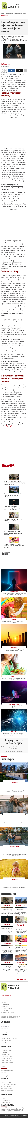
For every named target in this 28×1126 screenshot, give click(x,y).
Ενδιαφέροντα (7, 943)
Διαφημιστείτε (5, 1005)
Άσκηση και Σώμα (6, 1082)
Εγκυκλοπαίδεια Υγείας (14, 846)
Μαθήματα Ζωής (5, 1054)
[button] (25, 7)
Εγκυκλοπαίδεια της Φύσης (8, 1084)
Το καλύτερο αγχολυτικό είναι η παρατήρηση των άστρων (7, 968)
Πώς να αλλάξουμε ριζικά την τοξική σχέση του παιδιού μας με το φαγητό (14, 855)
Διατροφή (4, 1035)
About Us (3, 1003)
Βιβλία (20, 943)
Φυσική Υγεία (4, 1076)
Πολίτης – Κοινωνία (6, 1058)
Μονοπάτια (4, 1030)
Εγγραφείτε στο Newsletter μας (14, 742)
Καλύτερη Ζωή (4, 15)
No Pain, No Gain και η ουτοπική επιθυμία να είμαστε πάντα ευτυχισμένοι (13, 520)
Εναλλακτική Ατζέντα (7, 1105)
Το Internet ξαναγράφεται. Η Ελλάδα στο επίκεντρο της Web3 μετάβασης (14, 706)
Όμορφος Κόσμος (6, 1047)
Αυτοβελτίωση (20, 924)
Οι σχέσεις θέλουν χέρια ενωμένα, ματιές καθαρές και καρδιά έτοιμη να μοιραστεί (14, 545)
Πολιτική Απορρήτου (6, 1008)
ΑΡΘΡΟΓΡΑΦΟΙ (5, 1001)
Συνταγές (3, 1042)
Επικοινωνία (4, 1011)
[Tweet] (19, 70)
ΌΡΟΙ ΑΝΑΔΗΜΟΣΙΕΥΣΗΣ (7, 1012)
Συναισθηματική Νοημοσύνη (12, 13)
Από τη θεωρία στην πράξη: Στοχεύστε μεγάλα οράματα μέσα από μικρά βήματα (14, 649)
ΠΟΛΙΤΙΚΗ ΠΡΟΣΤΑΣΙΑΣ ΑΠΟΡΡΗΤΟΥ (14, 751)
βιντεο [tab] (6, 554)
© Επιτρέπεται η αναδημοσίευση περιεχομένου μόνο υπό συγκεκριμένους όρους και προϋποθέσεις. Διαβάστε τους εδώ (13, 1016)
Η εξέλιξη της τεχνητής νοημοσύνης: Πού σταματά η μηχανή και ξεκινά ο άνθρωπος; (14, 734)
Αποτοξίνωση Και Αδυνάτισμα (9, 1038)
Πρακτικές (4, 1032)
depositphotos (5, 999)
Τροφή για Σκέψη (5, 1102)
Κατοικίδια (4, 1052)
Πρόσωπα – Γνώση (6, 1095)
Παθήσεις (3, 1072)
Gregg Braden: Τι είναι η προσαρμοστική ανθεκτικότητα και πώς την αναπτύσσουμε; (13, 508)
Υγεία (3, 1066)
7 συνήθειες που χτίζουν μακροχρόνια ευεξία (14, 887)
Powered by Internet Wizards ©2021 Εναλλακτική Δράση (16, 1115)
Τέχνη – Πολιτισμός (6, 1060)
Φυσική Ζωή (4, 1079)
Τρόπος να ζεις (22, 13)
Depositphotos (10, 426)
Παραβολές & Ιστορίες (7, 1056)
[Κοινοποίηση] (11, 70)
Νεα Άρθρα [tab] (8, 466)
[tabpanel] (14, 510)
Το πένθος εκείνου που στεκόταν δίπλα (14, 822)
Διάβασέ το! (3, 13)
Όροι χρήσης (4, 1006)
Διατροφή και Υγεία (6, 1040)
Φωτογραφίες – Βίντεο (7, 1062)
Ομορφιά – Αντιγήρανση (7, 1086)
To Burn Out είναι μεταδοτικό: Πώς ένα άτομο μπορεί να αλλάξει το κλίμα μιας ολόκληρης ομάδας (14, 482)
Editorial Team (5, 66)
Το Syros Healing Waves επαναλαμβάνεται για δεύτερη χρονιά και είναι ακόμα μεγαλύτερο (21, 970)
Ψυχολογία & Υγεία (14, 782)
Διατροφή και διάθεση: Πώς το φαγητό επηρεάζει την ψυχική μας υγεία (14, 678)
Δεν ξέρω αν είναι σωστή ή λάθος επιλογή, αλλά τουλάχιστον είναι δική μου (14, 594)
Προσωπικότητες (5, 1100)
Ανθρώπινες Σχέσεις (6, 1050)
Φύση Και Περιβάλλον (7, 1090)
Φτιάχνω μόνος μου (6, 1088)
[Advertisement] (14, 133)
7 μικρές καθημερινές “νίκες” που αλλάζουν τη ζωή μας (14, 622)
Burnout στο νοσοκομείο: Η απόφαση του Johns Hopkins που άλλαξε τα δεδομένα (14, 495)
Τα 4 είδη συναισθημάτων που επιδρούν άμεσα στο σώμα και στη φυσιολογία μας (13, 533)
